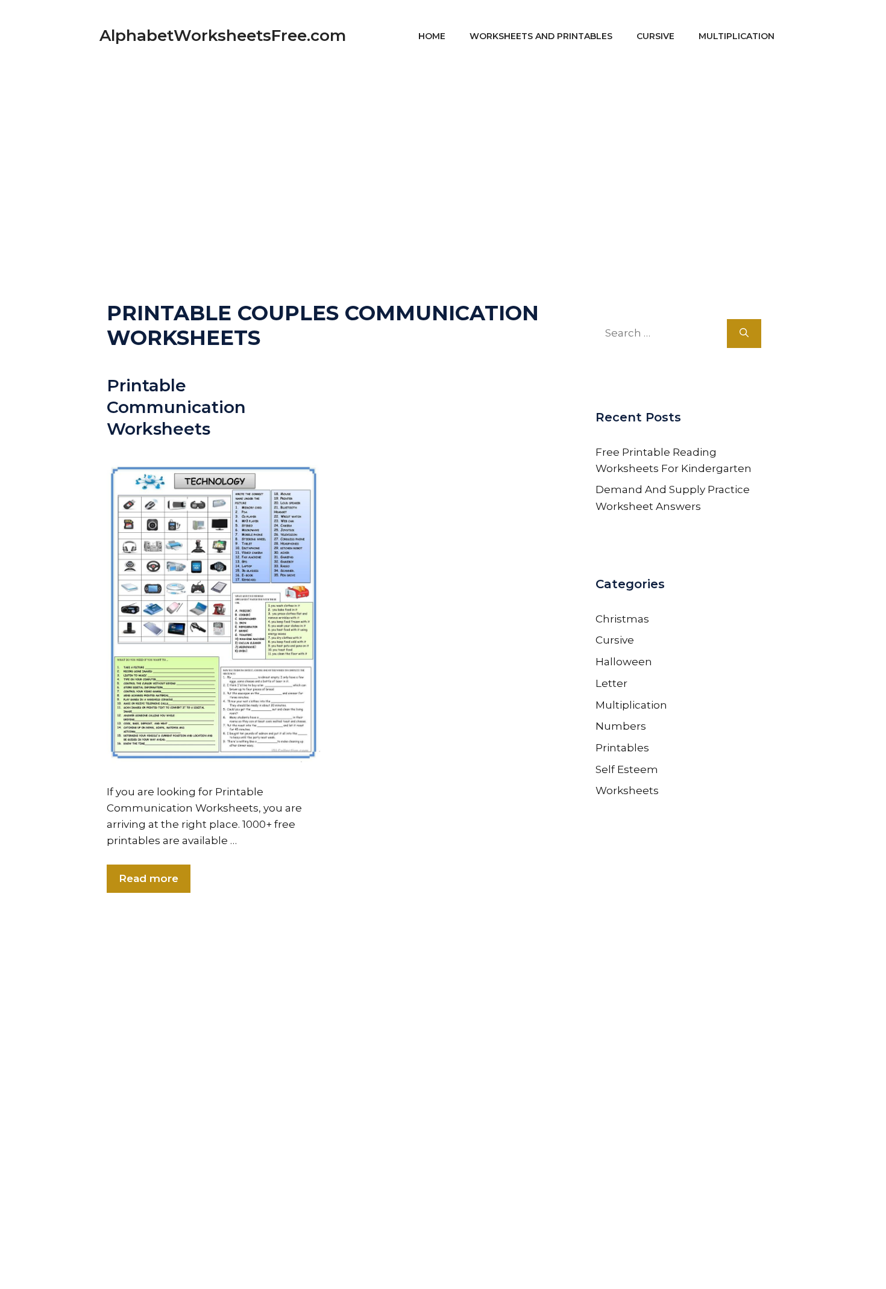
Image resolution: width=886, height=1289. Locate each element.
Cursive (655, 36)
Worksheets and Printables (541, 36)
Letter (611, 683)
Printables (622, 748)
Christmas (622, 619)
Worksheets (627, 790)
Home (431, 36)
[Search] (744, 333)
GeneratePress (558, 1263)
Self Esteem (626, 769)
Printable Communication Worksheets (176, 407)
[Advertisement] (443, 156)
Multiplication (736, 36)
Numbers (620, 726)
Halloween (623, 662)
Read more (148, 878)
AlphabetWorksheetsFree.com (222, 35)
